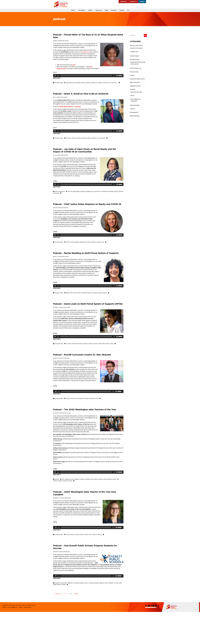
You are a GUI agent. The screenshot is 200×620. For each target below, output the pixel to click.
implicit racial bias (81, 138)
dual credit (118, 583)
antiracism (74, 138)
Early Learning (134, 72)
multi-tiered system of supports (89, 292)
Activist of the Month (136, 48)
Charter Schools (134, 56)
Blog (106, 10)
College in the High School (86, 479)
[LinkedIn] (156, 605)
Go (145, 35)
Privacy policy (27, 607)
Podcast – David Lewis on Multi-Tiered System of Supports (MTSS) (88, 304)
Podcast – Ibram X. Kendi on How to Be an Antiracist (80, 94)
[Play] (55, 75)
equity (74, 191)
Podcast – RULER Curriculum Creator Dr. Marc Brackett (82, 355)
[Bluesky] (153, 605)
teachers (55, 481)
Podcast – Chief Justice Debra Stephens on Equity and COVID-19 (87, 204)
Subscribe (123, 1)
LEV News (132, 89)
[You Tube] (149, 605)
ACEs (66, 343)
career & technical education (77, 583)
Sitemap (21, 607)
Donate (142, 1)
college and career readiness (71, 479)
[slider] (120, 75)
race (97, 138)
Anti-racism (68, 138)
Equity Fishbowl (69, 82)
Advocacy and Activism (136, 45)
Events (90, 10)
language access (90, 191)
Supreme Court (100, 242)
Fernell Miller (77, 82)
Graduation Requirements (61, 583)
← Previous (57, 594)
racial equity (102, 138)
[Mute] (117, 75)
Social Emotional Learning (81, 398)
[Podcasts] (146, 605)
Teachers (57, 479)
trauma (111, 343)
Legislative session (135, 86)
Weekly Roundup (134, 116)
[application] (88, 75)
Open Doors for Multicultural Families (104, 191)
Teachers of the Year (63, 481)
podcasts (88, 82)
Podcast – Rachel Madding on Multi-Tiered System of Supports (86, 253)
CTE (115, 583)
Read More (56, 78)
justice (84, 242)
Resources (99, 10)
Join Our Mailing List (12, 607)
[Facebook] (151, 605)
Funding (132, 75)
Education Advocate (136, 92)
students (100, 82)
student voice (94, 82)
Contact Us (133, 1)
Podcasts (113, 10)
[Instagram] (159, 605)
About (73, 10)
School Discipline (59, 242)
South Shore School (93, 398)
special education (107, 479)
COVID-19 (69, 191)
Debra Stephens (75, 242)
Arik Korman (65, 40)
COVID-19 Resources (60, 191)
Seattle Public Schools (103, 343)
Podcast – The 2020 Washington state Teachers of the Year (84, 410)
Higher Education (135, 82)
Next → (77, 594)
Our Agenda (81, 10)
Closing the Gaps (59, 82)
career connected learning (91, 583)
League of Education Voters (61, 4)
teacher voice (115, 479)
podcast (83, 82)
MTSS (79, 292)
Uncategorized (134, 112)
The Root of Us (85, 52)
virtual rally (114, 82)
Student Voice (135, 51)
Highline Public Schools (71, 292)
